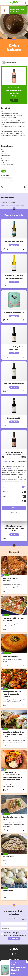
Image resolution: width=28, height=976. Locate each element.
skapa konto (11, 205)
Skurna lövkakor (8, 857)
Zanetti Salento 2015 (14, 418)
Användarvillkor (14, 957)
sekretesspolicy (8, 933)
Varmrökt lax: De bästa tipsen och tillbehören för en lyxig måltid (13, 734)
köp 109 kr (14, 245)
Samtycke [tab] (4, 461)
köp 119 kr (14, 282)
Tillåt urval (14, 512)
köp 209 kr (14, 316)
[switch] (24, 492)
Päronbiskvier (8, 891)
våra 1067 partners (10, 468)
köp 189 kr (14, 353)
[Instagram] (15, 954)
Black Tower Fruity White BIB (14, 313)
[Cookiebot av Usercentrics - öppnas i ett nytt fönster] (20, 457)
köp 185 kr (14, 387)
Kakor (3, 171)
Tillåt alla (14, 508)
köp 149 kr (14, 534)
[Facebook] (12, 954)
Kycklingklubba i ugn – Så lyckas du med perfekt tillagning (12, 694)
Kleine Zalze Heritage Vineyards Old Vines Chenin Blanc (14, 528)
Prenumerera (14, 939)
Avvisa (14, 517)
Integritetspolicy (14, 959)
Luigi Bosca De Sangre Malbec (14, 384)
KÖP (14, 100)
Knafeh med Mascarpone (11, 656)
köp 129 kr (14, 422)
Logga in (3, 205)
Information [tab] (12, 461)
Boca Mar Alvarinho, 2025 (14, 241)
